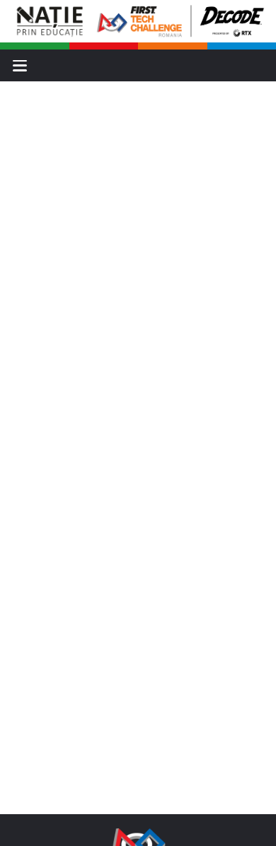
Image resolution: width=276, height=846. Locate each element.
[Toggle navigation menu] (20, 66)
